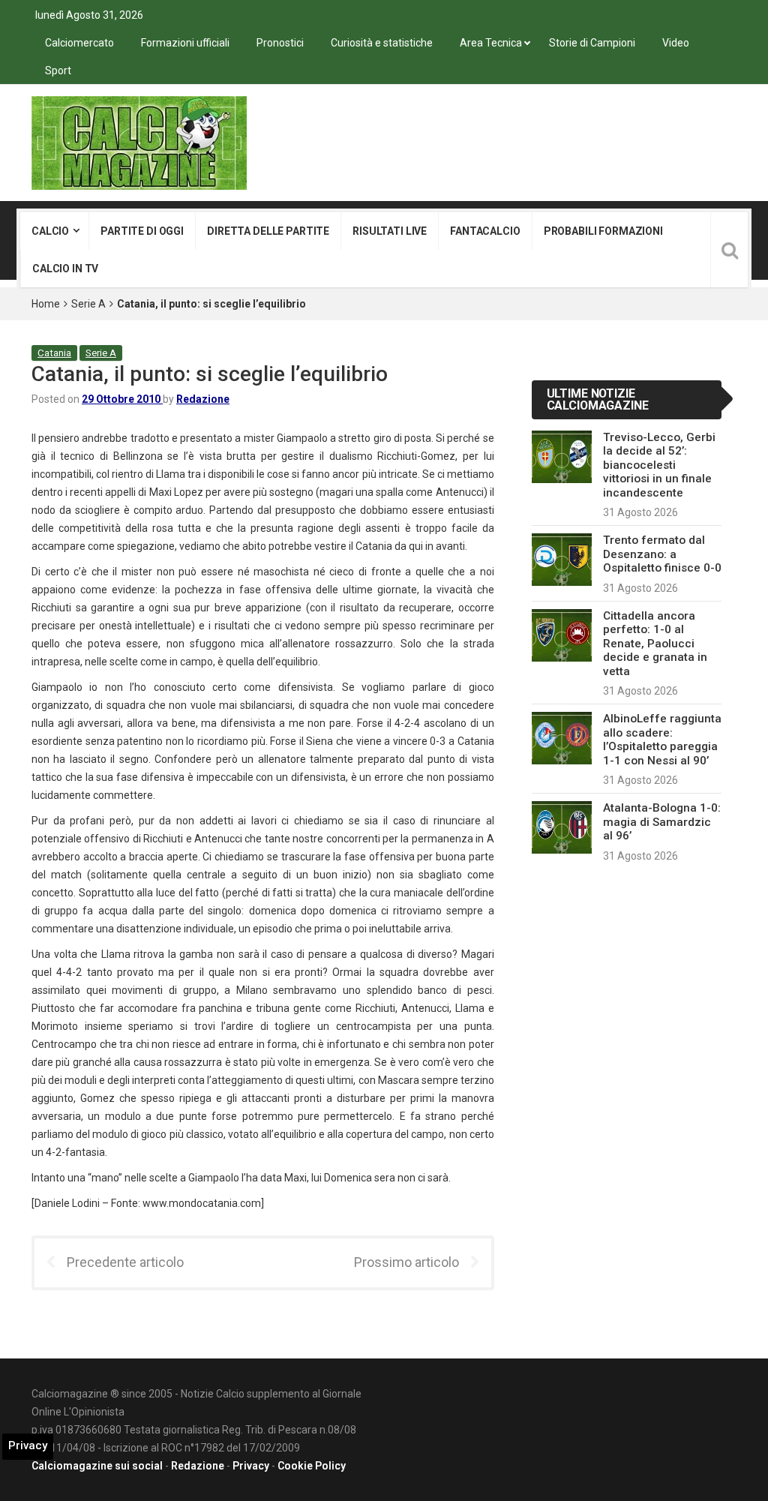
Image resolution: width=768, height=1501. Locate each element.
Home (46, 304)
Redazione (203, 399)
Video (675, 43)
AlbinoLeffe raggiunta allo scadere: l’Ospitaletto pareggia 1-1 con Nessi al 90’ (662, 739)
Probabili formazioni (603, 231)
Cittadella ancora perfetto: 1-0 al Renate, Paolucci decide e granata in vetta (655, 643)
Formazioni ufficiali (185, 43)
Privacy (250, 1466)
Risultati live (389, 231)
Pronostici (280, 43)
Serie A (88, 304)
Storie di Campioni (592, 43)
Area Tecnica (491, 43)
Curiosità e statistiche (382, 43)
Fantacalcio (485, 231)
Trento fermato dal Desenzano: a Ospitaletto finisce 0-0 (662, 554)
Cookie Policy (312, 1466)
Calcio (50, 231)
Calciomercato (79, 43)
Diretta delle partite (268, 231)
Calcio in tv (65, 269)
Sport (58, 71)
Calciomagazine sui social (97, 1466)
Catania (54, 353)
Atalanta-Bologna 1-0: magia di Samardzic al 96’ (662, 821)
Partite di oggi (142, 231)
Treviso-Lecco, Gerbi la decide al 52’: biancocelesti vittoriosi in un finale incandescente (659, 465)
